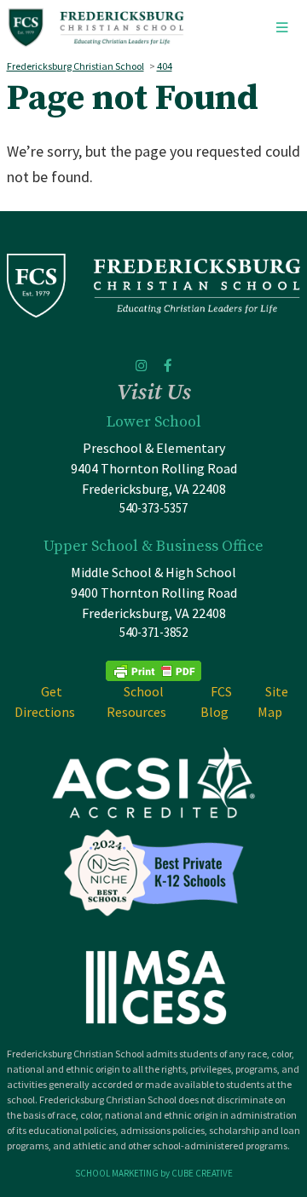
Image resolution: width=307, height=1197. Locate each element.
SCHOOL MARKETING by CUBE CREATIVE (154, 1173)
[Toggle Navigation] (281, 27)
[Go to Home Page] (96, 27)
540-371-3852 (153, 632)
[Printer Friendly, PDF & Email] (153, 670)
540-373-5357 (153, 508)
